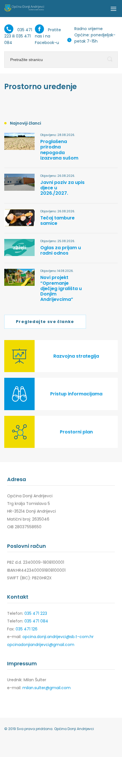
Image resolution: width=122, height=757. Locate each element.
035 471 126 (26, 629)
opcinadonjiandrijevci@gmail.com (40, 644)
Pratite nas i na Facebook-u (48, 36)
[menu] (113, 8)
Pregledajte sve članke (45, 321)
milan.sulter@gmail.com (46, 688)
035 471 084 (36, 621)
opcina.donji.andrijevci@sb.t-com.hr (58, 636)
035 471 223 (35, 613)
